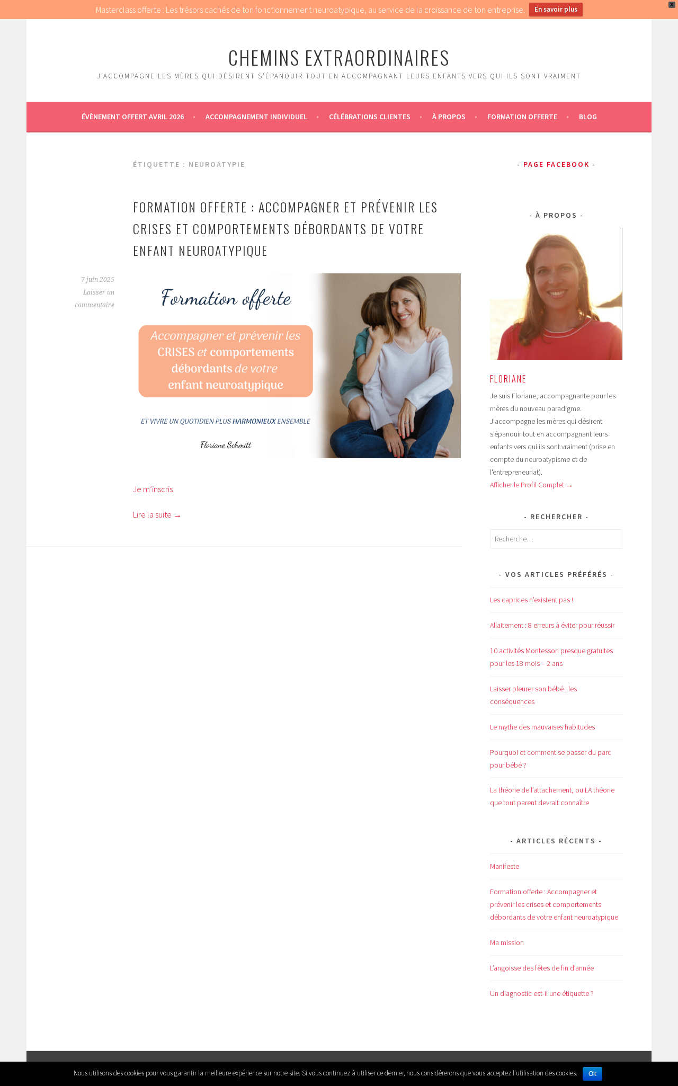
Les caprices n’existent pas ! (531, 599)
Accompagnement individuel (256, 116)
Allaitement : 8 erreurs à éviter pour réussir (552, 625)
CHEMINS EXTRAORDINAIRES (339, 57)
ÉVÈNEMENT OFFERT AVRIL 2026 (133, 116)
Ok (592, 1074)
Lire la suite (157, 514)
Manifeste (504, 866)
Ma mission (507, 942)
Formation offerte (522, 116)
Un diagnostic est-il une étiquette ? (542, 993)
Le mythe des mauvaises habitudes (542, 727)
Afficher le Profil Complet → (531, 484)
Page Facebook (556, 164)
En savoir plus (555, 9)
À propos (449, 116)
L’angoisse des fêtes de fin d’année (542, 968)
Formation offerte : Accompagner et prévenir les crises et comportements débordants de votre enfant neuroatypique (285, 228)
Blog (588, 116)
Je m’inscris (153, 489)
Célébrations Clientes (370, 116)
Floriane (508, 378)
